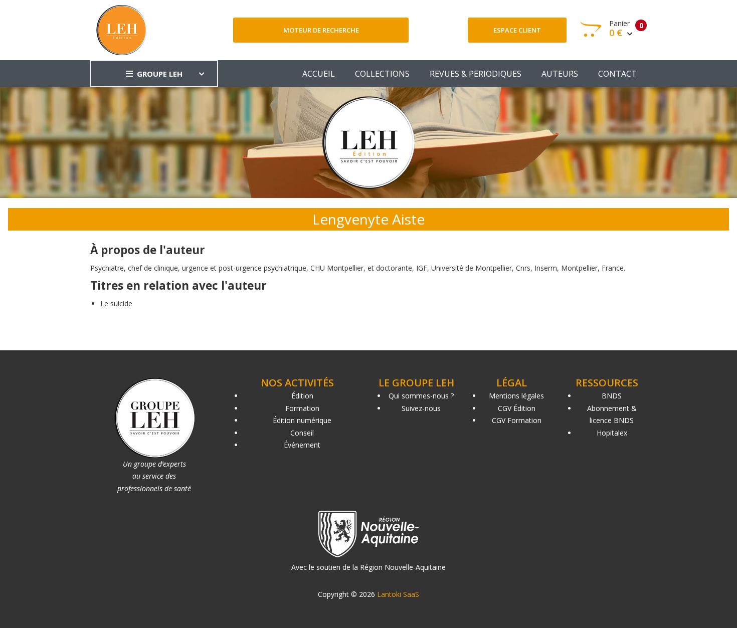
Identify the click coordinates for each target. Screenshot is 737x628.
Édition (302, 395)
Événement (302, 445)
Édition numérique (302, 420)
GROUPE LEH (159, 74)
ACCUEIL (318, 73)
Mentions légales (516, 395)
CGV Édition (516, 408)
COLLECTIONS (382, 73)
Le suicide (116, 303)
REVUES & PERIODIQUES (475, 73)
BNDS (612, 395)
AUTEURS (559, 73)
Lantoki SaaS (398, 594)
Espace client (517, 30)
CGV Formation (516, 420)
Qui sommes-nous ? (421, 395)
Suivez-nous (421, 408)
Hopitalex (612, 433)
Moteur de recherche (321, 30)
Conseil (302, 433)
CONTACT (617, 73)
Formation (302, 408)
